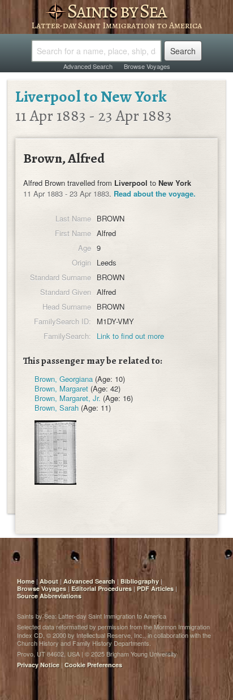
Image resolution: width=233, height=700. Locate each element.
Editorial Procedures (101, 588)
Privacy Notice (38, 664)
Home (25, 581)
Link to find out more (130, 336)
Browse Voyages (147, 66)
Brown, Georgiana (63, 378)
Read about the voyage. (155, 193)
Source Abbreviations (49, 596)
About (49, 581)
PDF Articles (155, 588)
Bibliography (139, 581)
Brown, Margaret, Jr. (67, 398)
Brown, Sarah (56, 407)
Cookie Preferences (93, 664)
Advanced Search (88, 66)
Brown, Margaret (61, 388)
